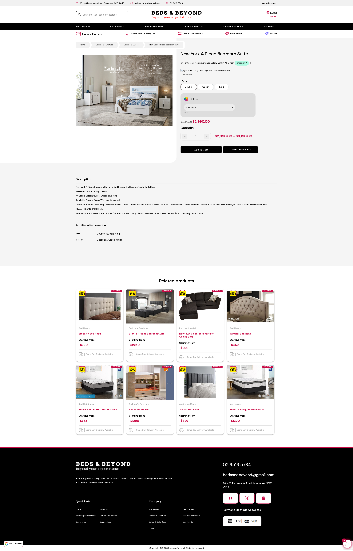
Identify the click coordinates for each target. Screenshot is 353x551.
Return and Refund (108, 515)
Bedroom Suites (131, 45)
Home (82, 45)
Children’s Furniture (193, 27)
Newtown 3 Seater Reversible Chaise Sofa (196, 335)
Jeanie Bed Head (189, 409)
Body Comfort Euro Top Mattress (98, 409)
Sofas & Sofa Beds (157, 522)
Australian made (187, 404)
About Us (104, 509)
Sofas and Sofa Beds (233, 27)
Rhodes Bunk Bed (139, 409)
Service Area (105, 522)
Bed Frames (116, 27)
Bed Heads (269, 27)
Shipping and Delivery (86, 515)
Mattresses (81, 27)
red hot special (187, 328)
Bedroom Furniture (154, 27)
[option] (188, 87)
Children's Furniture (139, 404)
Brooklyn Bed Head (90, 333)
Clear (186, 112)
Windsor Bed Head (240, 333)
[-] (184, 136)
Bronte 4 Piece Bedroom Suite (147, 333)
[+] (206, 136)
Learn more (187, 74)
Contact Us (81, 522)
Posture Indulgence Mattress (247, 409)
